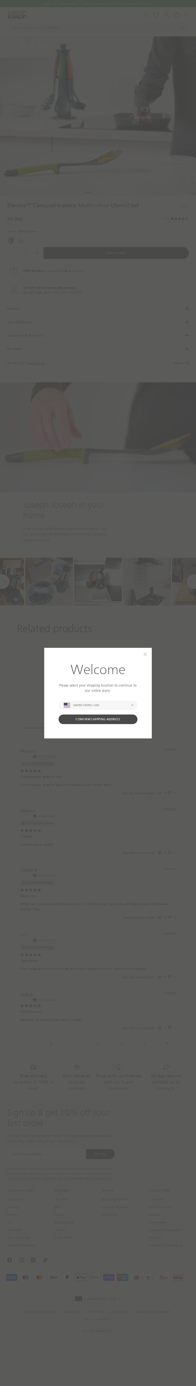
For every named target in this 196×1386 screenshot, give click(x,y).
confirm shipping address (98, 719)
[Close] (145, 654)
